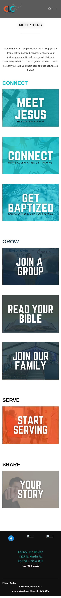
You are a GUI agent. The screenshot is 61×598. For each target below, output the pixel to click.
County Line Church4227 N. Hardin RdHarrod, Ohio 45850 (30, 556)
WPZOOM (44, 591)
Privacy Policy (9, 583)
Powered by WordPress (30, 586)
